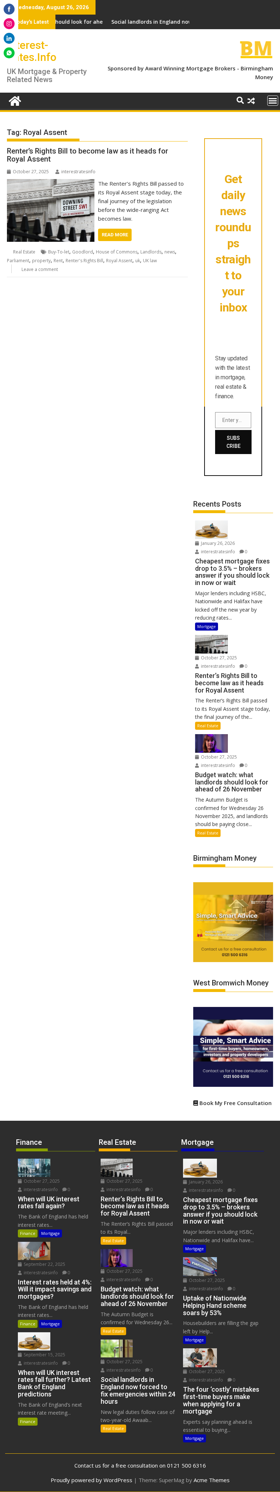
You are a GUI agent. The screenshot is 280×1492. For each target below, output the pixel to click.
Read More (115, 234)
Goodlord (82, 252)
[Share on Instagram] (9, 23)
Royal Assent (119, 260)
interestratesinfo (78, 171)
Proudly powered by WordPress (91, 1480)
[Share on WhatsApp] (9, 52)
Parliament (18, 260)
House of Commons (116, 252)
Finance (27, 1233)
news (169, 252)
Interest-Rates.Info (32, 51)
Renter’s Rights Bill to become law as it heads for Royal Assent (87, 155)
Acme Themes (212, 1480)
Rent (58, 260)
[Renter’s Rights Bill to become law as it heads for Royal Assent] (50, 183)
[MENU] (272, 101)
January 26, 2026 (217, 543)
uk (137, 260)
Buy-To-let (58, 252)
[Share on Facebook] (9, 9)
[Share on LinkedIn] (9, 38)
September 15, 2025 (44, 1355)
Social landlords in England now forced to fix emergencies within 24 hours (179, 21)
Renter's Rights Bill (84, 260)
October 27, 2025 (218, 658)
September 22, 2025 (44, 1264)
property (41, 260)
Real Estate (24, 252)
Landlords (151, 252)
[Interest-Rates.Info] (14, 100)
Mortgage (206, 626)
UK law (150, 260)
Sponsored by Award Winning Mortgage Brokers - (174, 68)
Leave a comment (40, 269)
